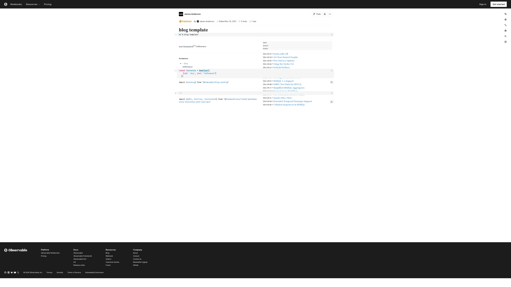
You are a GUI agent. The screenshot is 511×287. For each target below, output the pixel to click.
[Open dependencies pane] (505, 30)
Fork (318, 14)
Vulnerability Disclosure (94, 272)
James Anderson (192, 14)
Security (60, 272)
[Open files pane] (505, 14)
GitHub (135, 265)
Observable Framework (82, 256)
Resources (31, 4)
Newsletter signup (140, 262)
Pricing (47, 4)
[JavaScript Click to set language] (175, 35)
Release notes (79, 265)
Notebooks (16, 4)
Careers (136, 256)
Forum (108, 265)
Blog (107, 253)
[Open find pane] (505, 36)
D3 (74, 262)
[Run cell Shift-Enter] (332, 35)
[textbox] (256, 35)
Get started (499, 4)
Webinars (109, 256)
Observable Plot (79, 259)
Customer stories (112, 262)
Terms (74, 272)
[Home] (15, 258)
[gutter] (88, 32)
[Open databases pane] (505, 19)
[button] (176, 26)
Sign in (482, 4)
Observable (78, 253)
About (135, 253)
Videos (108, 259)
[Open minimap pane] (505, 25)
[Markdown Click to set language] (175, 93)
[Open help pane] (505, 42)
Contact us (137, 259)
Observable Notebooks (50, 253)
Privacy (49, 272)
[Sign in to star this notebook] (324, 14)
